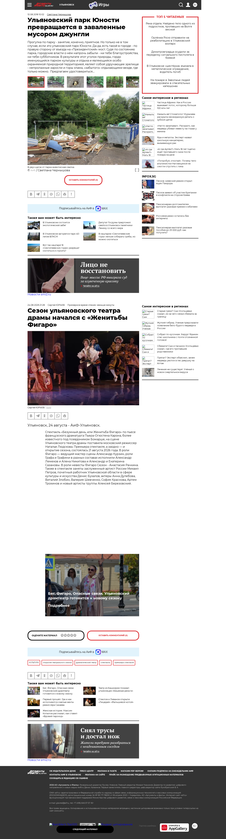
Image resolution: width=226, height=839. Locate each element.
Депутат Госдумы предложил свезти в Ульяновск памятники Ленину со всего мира (115, 225)
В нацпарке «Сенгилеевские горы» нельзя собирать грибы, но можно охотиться (117, 236)
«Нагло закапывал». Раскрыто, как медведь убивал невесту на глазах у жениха (177, 128)
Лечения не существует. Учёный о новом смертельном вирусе (175, 370)
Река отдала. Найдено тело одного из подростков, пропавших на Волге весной (170, 26)
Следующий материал (85, 829)
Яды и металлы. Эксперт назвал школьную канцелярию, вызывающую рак (174, 140)
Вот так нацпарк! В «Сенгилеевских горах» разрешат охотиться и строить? (61, 248)
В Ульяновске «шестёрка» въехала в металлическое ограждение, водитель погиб (170, 69)
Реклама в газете (107, 771)
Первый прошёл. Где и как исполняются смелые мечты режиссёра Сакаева (58, 702)
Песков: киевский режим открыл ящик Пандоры (174, 182)
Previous (34, 121)
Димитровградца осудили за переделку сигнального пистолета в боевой (170, 54)
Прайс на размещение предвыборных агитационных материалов (146, 775)
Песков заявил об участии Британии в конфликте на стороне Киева (176, 193)
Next (132, 121)
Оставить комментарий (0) (83, 180)
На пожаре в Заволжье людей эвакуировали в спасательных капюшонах (170, 83)
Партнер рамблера (147, 826)
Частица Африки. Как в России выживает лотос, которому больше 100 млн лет (176, 105)
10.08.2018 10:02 (36, 14)
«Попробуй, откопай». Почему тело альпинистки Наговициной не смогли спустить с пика (176, 163)
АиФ (33, 170)
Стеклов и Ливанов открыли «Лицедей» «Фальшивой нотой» (116, 700)
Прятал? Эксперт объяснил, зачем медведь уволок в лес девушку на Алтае (176, 360)
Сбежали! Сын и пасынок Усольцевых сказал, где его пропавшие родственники (177, 349)
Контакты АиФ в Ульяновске (65, 775)
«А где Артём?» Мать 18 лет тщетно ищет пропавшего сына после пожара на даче (176, 152)
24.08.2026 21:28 (36, 305)
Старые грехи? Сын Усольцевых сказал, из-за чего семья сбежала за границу (177, 314)
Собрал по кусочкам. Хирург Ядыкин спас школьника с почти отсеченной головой (177, 337)
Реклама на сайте (95, 775)
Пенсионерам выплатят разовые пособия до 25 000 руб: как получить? (174, 230)
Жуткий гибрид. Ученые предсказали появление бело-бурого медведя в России (177, 325)
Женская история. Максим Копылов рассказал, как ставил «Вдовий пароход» (60, 713)
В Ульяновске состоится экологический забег (56, 224)
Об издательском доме (62, 771)
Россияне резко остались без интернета (172, 217)
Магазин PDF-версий (132, 771)
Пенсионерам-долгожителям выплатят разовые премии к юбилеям (176, 205)
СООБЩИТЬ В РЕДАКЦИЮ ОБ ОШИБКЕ (68, 778)
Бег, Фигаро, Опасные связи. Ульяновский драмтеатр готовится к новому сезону (88, 595)
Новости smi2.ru (39, 294)
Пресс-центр (86, 771)
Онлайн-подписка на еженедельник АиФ (170, 771)
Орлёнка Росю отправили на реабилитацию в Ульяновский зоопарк (170, 40)
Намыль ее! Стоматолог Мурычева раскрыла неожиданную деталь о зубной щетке (176, 117)
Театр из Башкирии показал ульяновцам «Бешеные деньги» (116, 689)
